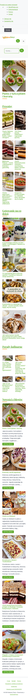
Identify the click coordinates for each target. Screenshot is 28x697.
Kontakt (14, 681)
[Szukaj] (22, 50)
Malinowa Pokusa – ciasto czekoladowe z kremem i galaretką (7, 164)
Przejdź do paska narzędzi (8, 5)
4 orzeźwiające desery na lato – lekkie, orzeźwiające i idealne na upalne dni (13, 244)
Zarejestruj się (8, 21)
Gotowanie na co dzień (11, 212)
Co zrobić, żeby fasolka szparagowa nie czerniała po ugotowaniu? (6, 366)
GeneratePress (14, 694)
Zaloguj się (7, 19)
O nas (8, 681)
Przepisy (7, 106)
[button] (17, 41)
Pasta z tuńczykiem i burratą (13, 95)
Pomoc (10, 12)
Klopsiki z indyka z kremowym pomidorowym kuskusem (12, 655)
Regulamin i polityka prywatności (14, 684)
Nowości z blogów (12, 399)
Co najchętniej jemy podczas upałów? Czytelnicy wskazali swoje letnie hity (12, 275)
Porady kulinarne (12, 346)
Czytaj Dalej (8, 444)
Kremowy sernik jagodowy (11, 472)
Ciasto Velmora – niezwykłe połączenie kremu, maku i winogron (7, 134)
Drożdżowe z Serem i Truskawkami (9, 560)
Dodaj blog (14, 686)
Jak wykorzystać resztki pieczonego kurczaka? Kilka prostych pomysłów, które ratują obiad (13, 337)
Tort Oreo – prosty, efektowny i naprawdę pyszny (19, 134)
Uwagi (10, 14)
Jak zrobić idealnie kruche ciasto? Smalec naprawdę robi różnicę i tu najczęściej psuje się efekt (20, 368)
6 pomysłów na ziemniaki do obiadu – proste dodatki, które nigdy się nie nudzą (12, 305)
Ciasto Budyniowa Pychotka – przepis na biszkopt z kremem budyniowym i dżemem (12, 607)
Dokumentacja (13, 9)
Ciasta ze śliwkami (8, 516)
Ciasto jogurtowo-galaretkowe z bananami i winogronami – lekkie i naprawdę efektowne (7, 198)
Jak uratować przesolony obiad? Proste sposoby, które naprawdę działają (20, 387)
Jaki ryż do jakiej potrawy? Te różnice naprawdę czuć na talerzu (7, 387)
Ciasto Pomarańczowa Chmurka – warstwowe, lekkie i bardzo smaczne (20, 165)
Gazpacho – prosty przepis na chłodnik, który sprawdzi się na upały (20, 196)
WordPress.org (13, 7)
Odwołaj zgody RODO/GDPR (14, 689)
